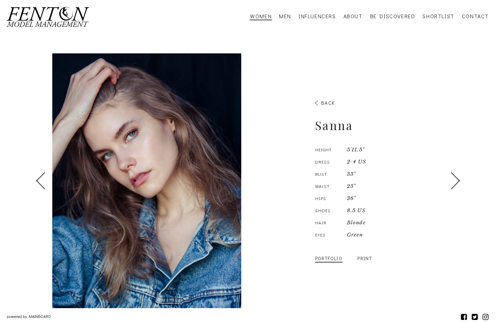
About (353, 16)
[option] (248, 180)
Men (285, 16)
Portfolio (329, 258)
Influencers (317, 16)
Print (364, 258)
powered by (29, 316)
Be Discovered (392, 16)
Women (261, 16)
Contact (475, 16)
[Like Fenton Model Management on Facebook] (464, 317)
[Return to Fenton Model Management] (48, 17)
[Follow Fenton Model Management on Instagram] (485, 317)
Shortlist (438, 16)
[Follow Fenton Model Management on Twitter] (474, 317)
